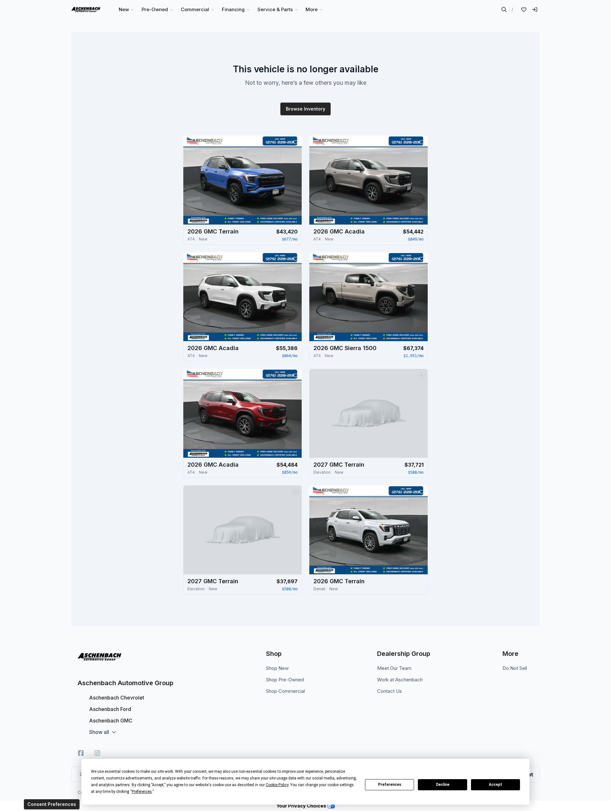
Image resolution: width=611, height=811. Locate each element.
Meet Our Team (394, 668)
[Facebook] (81, 753)
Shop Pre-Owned (285, 680)
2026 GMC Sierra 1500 (344, 348)
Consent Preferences (51, 804)
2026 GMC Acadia (339, 231)
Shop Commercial (285, 691)
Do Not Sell (514, 668)
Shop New (277, 668)
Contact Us (389, 691)
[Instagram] (97, 753)
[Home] (85, 9)
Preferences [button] (142, 791)
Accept (495, 784)
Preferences (389, 784)
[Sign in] (535, 9)
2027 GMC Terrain (338, 464)
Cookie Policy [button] (277, 785)
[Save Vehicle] (295, 142)
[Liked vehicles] (524, 9)
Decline (442, 784)
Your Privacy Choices (302, 805)
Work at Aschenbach (400, 680)
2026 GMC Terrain (213, 231)
